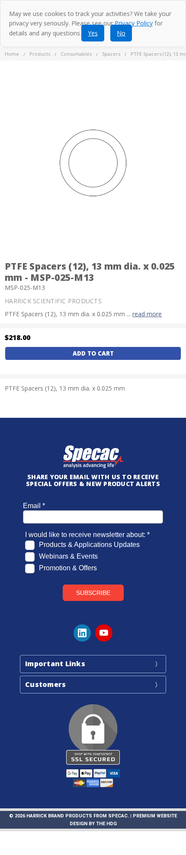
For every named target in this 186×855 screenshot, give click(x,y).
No (121, 33)
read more (147, 314)
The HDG (106, 823)
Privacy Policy (134, 23)
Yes (93, 33)
